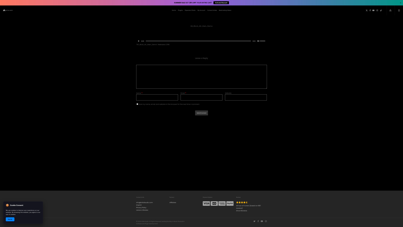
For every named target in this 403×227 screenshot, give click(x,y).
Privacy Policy (141, 207)
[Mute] (258, 41)
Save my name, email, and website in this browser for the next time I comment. (169, 104)
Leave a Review (142, 210)
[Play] (139, 41)
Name (139, 93)
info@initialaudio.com (144, 202)
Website (228, 93)
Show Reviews (241, 211)
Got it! (10, 219)
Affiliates (172, 202)
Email (183, 93)
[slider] (263, 40)
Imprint (139, 205)
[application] (201, 41)
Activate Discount (221, 3)
